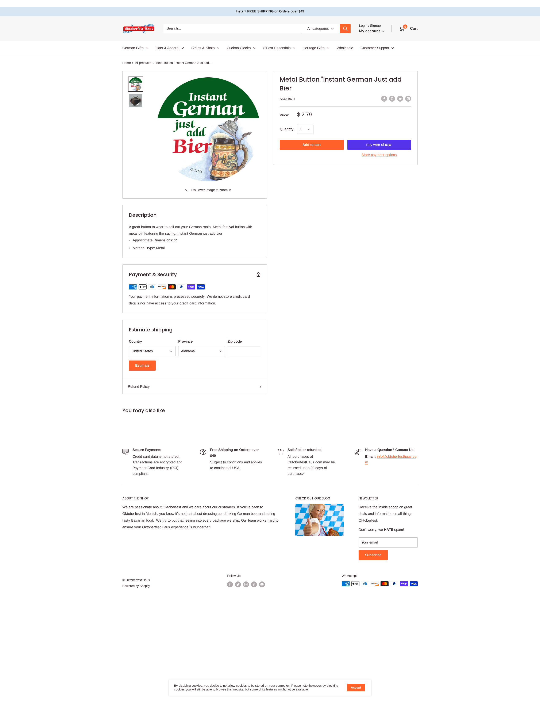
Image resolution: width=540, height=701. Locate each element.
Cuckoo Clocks (239, 48)
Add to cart (311, 145)
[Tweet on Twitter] (400, 98)
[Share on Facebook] (384, 98)
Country (135, 341)
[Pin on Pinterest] (392, 98)
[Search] (345, 28)
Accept (356, 687)
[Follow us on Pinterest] (254, 584)
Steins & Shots (203, 48)
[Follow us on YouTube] (262, 584)
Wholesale (345, 48)
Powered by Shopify (136, 586)
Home (126, 63)
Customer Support (374, 48)
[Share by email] (408, 98)
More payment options (379, 155)
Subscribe (373, 555)
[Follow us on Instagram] (246, 584)
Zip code (235, 341)
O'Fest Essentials (277, 48)
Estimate (142, 365)
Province (185, 341)
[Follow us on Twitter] (238, 584)
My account (370, 31)
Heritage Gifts (314, 48)
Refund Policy (139, 387)
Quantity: (287, 129)
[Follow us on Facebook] (230, 584)
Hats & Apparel (167, 48)
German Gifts (133, 48)
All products (143, 63)
